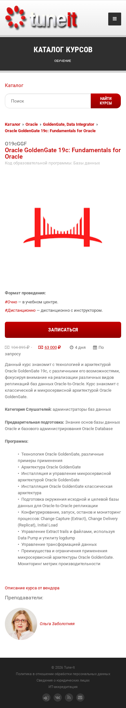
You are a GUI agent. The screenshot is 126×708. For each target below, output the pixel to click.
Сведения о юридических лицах (63, 680)
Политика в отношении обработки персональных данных (63, 674)
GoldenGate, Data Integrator (68, 124)
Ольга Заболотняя (57, 623)
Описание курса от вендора (32, 587)
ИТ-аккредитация (63, 687)
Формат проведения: (25, 292)
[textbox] (48, 100)
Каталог (14, 85)
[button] (106, 100)
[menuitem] (12, 124)
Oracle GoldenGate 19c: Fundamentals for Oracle (50, 130)
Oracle (32, 124)
